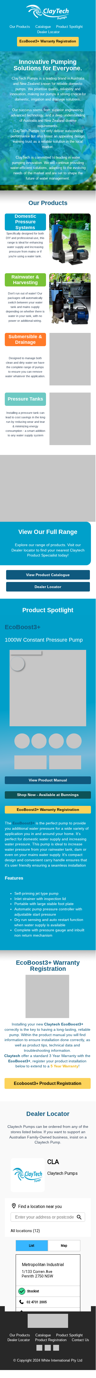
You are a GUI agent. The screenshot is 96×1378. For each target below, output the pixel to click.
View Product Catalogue (48, 575)
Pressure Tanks (25, 399)
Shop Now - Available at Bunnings (48, 795)
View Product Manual (48, 780)
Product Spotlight (69, 27)
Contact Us (80, 1340)
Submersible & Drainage (25, 339)
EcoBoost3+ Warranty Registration (47, 41)
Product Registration (50, 1340)
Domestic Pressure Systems (25, 222)
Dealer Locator (48, 32)
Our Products (20, 27)
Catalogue (43, 27)
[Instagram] (48, 1348)
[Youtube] (56, 1348)
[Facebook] (39, 1348)
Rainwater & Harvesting (25, 279)
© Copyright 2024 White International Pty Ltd (47, 1360)
